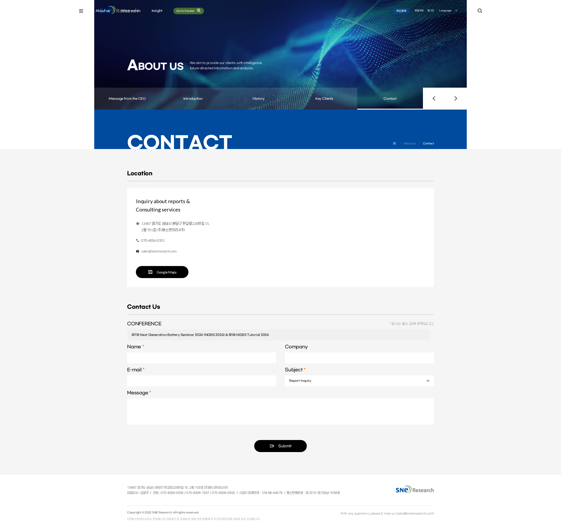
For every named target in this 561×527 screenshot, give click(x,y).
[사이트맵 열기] (81, 11)
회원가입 (419, 10)
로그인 (431, 10)
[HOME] (394, 144)
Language (445, 10)
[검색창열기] (479, 10)
